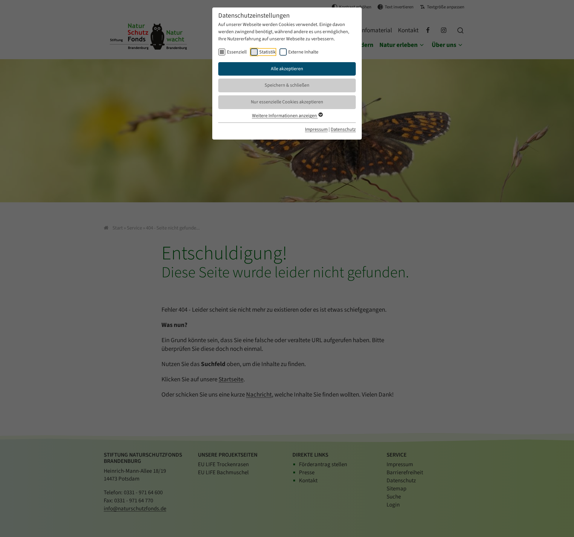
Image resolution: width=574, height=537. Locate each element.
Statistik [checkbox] (267, 52)
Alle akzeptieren (287, 68)
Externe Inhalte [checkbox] (303, 52)
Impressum (316, 129)
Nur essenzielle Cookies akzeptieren (287, 102)
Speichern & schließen (287, 85)
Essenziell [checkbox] (237, 52)
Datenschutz (343, 129)
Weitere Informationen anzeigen (285, 115)
